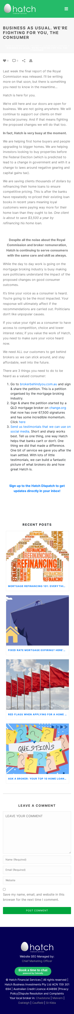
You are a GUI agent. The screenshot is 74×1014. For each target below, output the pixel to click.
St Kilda (51, 1002)
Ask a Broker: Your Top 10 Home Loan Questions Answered (38, 778)
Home (8, 46)
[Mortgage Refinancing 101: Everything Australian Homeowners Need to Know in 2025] (37, 556)
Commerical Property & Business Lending (41, 46)
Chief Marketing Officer (37, 961)
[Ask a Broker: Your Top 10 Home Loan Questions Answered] (37, 749)
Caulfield (37, 1002)
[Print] (32, 60)
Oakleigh (24, 1002)
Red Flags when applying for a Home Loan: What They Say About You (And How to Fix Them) (38, 714)
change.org (57, 408)
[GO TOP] (64, 1005)
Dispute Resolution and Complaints (41, 993)
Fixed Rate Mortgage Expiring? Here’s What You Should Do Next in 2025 (38, 650)
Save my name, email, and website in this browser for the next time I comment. (33, 897)
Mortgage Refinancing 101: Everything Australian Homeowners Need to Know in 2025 (38, 586)
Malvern (57, 998)
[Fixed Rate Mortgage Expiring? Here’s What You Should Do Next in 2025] (37, 620)
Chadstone (43, 998)
